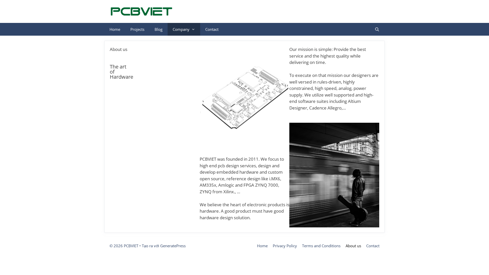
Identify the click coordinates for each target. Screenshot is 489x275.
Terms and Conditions (321, 245)
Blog (158, 29)
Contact (212, 29)
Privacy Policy (285, 245)
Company (181, 29)
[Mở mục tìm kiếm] (377, 29)
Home (115, 29)
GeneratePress (173, 245)
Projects (137, 29)
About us (353, 245)
